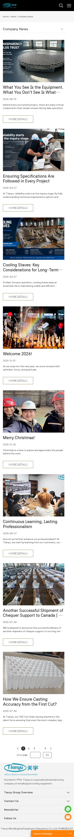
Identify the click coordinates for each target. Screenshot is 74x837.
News (13, 16)
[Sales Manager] (68, 809)
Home (6, 16)
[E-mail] (68, 817)
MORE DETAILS (18, 119)
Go (47, 755)
